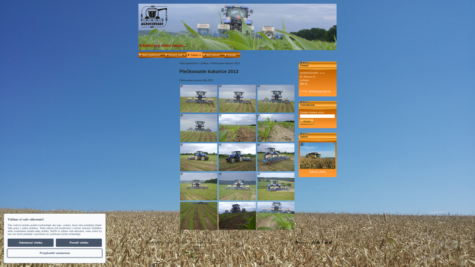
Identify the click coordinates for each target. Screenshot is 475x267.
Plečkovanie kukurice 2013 (225, 63)
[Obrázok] (317, 168)
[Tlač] (318, 242)
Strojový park (175, 55)
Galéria (194, 55)
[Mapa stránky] (313, 242)
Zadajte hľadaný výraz (312, 112)
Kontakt (232, 55)
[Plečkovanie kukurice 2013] (198, 99)
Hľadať (307, 121)
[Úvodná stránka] (326, 242)
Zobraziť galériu (317, 171)
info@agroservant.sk (319, 91)
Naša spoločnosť (151, 55)
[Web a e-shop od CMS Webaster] (303, 242)
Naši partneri (213, 55)
